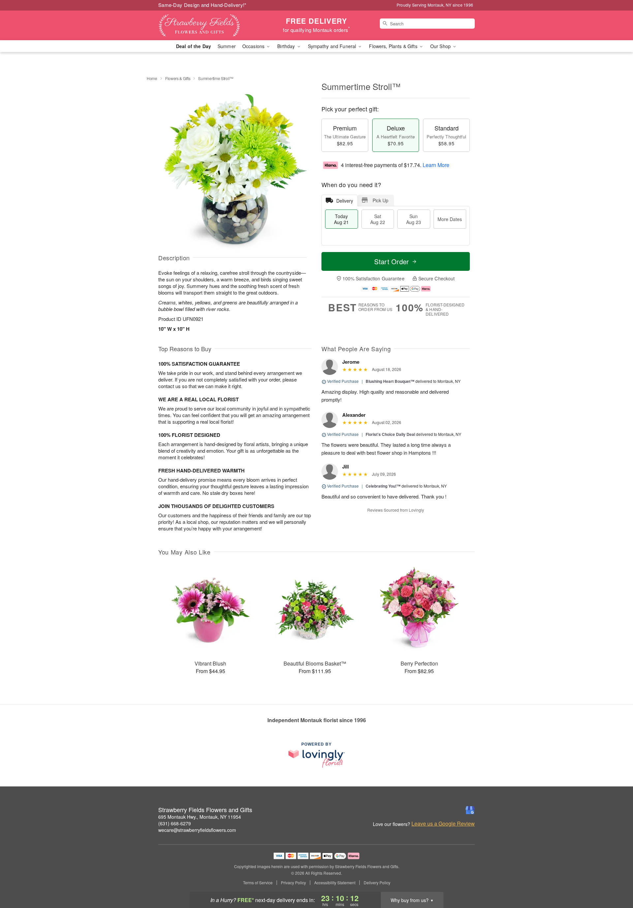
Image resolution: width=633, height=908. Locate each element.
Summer (227, 46)
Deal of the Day (193, 46)
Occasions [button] (254, 46)
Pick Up (380, 200)
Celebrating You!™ (383, 486)
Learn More (436, 165)
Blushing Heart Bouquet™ (390, 381)
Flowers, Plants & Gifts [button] (393, 46)
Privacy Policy (293, 883)
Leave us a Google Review (443, 823)
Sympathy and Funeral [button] (333, 46)
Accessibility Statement (334, 883)
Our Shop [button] (441, 46)
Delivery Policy (377, 883)
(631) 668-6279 (174, 823)
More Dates (449, 219)
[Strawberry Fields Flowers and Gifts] (205, 25)
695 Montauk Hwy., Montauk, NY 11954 (199, 816)
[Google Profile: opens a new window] (470, 810)
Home (152, 78)
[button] (615, 880)
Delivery (344, 200)
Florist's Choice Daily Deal (390, 434)
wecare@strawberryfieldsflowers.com (197, 830)
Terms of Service (258, 883)
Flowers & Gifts (178, 78)
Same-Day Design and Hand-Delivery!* (202, 4)
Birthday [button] (286, 46)
